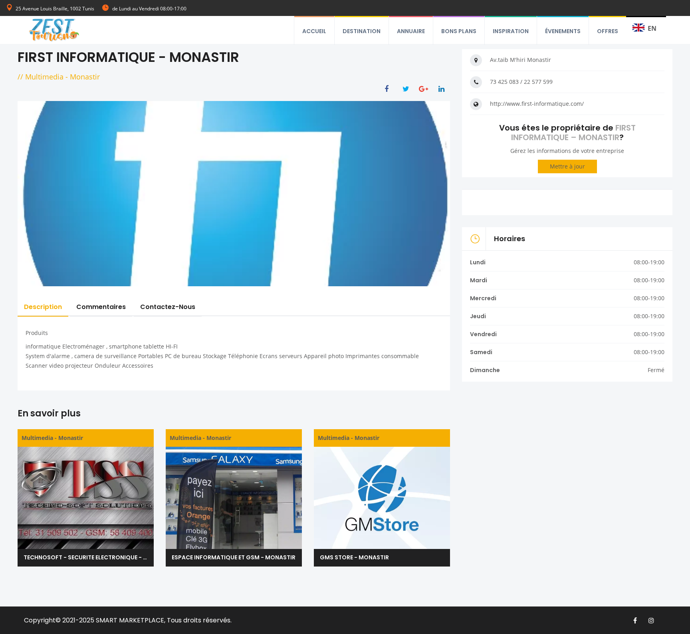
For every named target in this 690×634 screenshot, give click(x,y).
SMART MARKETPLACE (130, 620)
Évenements (563, 31)
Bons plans (458, 31)
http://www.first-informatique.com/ (537, 103)
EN (652, 28)
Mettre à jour (567, 166)
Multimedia (44, 76)
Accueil (314, 31)
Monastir (85, 76)
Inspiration (511, 31)
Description (43, 306)
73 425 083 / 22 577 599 (521, 81)
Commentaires (101, 306)
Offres (607, 31)
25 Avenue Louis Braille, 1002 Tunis (55, 8)
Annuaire (411, 31)
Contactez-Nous (167, 306)
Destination (362, 31)
